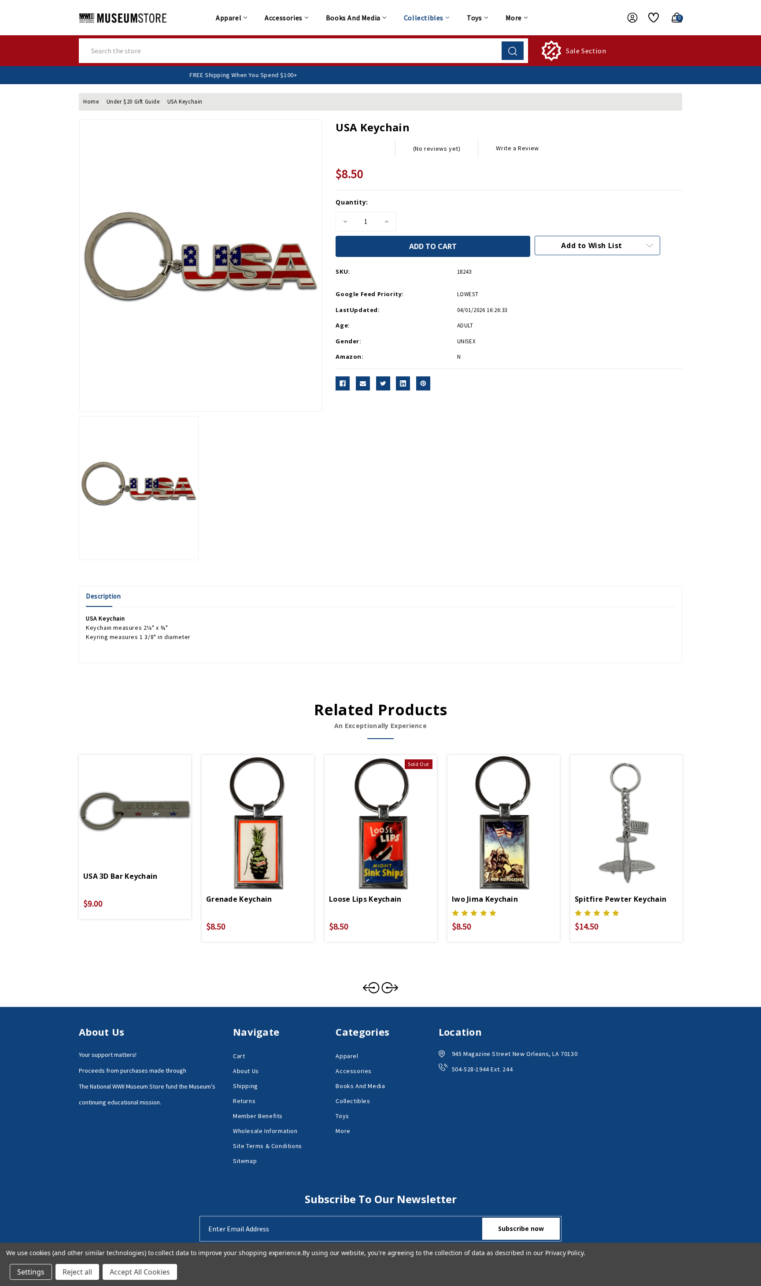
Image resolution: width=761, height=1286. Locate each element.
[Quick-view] (124, 802)
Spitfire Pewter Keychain (620, 899)
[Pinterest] (423, 383)
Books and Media (353, 17)
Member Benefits (258, 1116)
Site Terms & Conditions (267, 1146)
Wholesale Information (265, 1131)
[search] (513, 50)
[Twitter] (383, 383)
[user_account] (628, 17)
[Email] (363, 383)
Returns (244, 1101)
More (514, 17)
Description (103, 596)
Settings (30, 1272)
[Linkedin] (403, 383)
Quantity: (352, 202)
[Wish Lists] (650, 17)
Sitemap (245, 1161)
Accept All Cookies (140, 1272)
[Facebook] (343, 383)
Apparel (228, 17)
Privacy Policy (564, 1253)
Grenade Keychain (239, 899)
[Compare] (145, 802)
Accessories (284, 17)
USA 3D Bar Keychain (120, 876)
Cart (239, 1056)
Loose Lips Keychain (365, 899)
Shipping (245, 1086)
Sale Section (586, 50)
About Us (246, 1071)
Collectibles (423, 17)
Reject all (77, 1272)
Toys (474, 17)
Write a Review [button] (517, 148)
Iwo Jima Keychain (485, 899)
